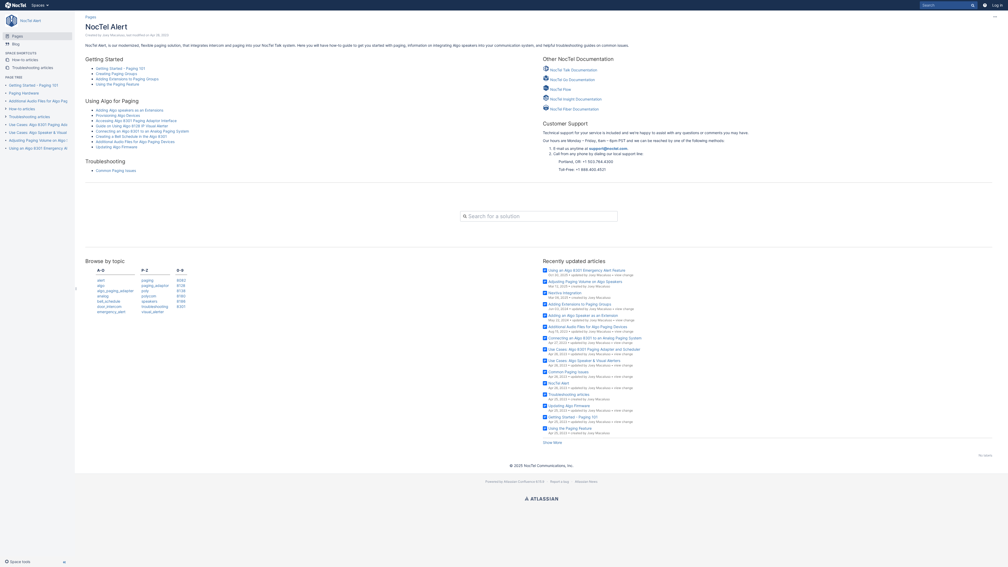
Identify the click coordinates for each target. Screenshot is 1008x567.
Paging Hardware (24, 93)
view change (624, 275)
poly (145, 290)
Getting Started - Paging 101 (33, 85)
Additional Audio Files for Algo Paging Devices (48, 101)
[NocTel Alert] (11, 20)
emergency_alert (111, 311)
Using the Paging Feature (118, 84)
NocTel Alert (30, 20)
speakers (149, 301)
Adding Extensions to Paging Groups (127, 79)
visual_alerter (152, 311)
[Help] (985, 5)
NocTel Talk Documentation (573, 70)
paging (147, 280)
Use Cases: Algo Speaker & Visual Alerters (45, 132)
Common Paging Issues (116, 170)
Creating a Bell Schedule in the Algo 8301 (131, 136)
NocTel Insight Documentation (576, 99)
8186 (181, 301)
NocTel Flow (560, 89)
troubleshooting (154, 306)
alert (101, 280)
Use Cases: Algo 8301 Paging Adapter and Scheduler (55, 124)
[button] (17, 562)
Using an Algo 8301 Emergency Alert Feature (47, 148)
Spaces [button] (38, 5)
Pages (90, 17)
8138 (181, 290)
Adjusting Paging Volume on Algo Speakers (46, 140)
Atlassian (541, 498)
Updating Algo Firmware (116, 147)
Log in (997, 5)
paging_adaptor (155, 285)
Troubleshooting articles (29, 116)
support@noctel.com (608, 148)
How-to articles (22, 109)
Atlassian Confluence (519, 482)
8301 (181, 306)
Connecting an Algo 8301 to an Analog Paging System (142, 131)
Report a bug (559, 482)
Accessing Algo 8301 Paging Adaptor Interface (136, 120)
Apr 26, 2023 (159, 35)
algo (100, 285)
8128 (181, 285)
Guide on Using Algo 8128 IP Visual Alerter (132, 126)
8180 (181, 296)
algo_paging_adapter (115, 290)
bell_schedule (108, 301)
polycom (148, 296)
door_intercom (109, 306)
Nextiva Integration (564, 293)
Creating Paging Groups (116, 73)
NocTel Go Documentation (572, 79)
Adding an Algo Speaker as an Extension (583, 315)
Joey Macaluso (113, 35)
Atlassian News (586, 482)
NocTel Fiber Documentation (574, 109)
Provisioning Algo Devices (118, 115)
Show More (552, 442)
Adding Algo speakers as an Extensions (129, 110)
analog (103, 296)
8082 (181, 280)
